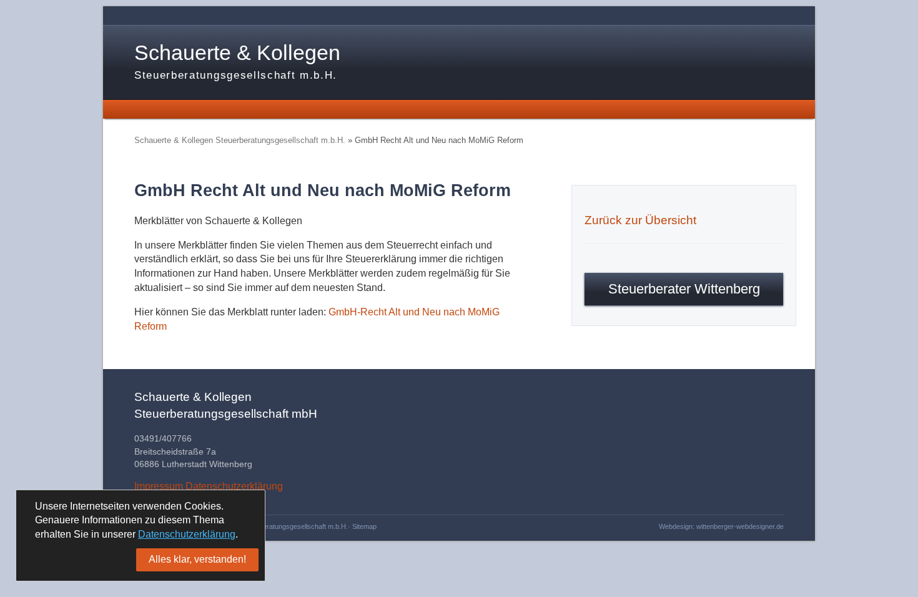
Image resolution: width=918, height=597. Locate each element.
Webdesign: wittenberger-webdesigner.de (721, 526)
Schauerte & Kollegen (237, 61)
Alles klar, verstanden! (197, 559)
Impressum (158, 486)
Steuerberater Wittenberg (684, 289)
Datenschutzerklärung (234, 486)
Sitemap (364, 526)
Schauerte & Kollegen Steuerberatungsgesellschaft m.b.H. (239, 140)
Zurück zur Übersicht (640, 220)
